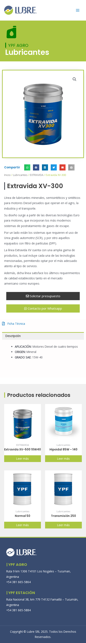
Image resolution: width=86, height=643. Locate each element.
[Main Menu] (78, 10)
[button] (74, 79)
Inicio (7, 175)
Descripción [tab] (13, 336)
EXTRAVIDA (36, 175)
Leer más (22, 459)
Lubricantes (20, 175)
